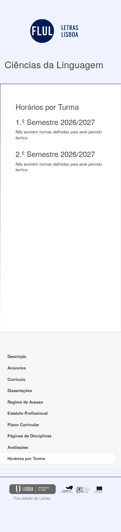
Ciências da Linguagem (54, 64)
